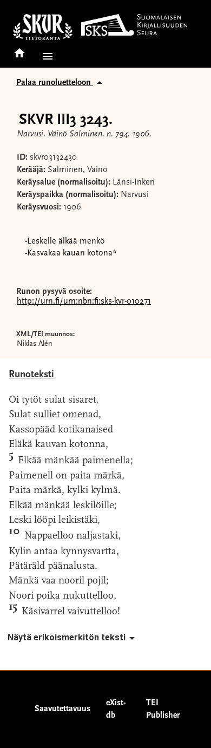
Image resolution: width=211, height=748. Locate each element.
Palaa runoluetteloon (54, 82)
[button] (45, 56)
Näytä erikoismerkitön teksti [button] (67, 637)
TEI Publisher (163, 709)
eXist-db (116, 709)
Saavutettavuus (62, 709)
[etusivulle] (19, 49)
